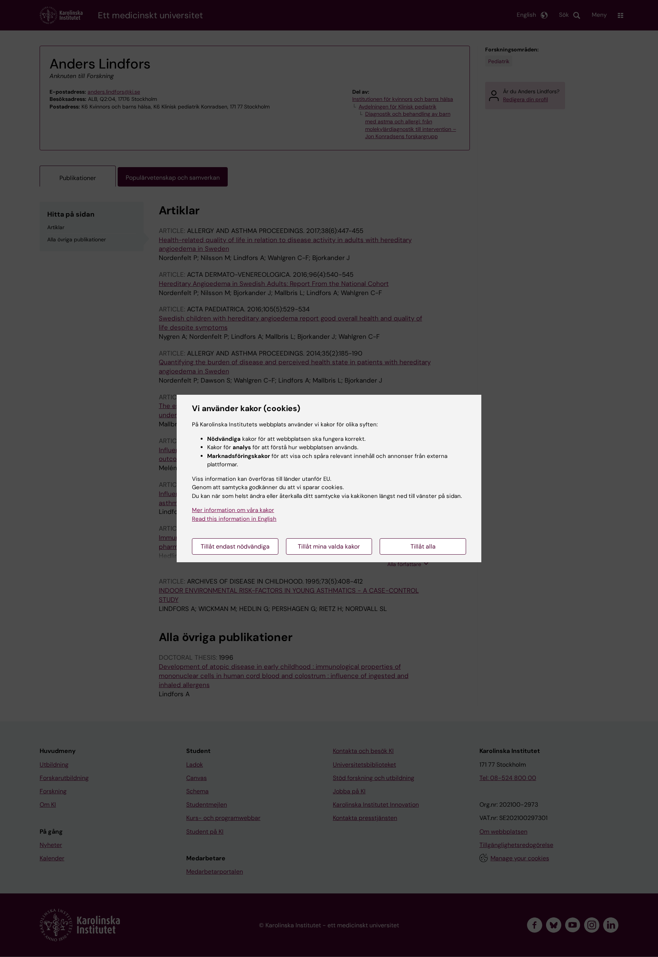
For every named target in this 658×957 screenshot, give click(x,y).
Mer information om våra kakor (233, 510)
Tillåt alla (423, 546)
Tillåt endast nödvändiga (235, 546)
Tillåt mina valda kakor (329, 546)
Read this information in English (234, 519)
